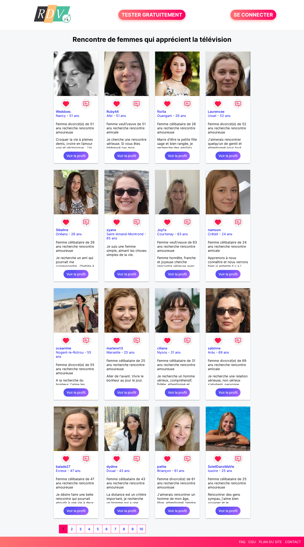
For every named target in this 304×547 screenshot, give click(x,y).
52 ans (225, 116)
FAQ (242, 542)
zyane (111, 230)
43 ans (124, 471)
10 (141, 529)
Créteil (213, 234)
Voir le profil (76, 156)
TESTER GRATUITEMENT (152, 15)
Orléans (62, 234)
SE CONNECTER (253, 15)
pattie (161, 466)
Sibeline (62, 230)
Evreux (61, 471)
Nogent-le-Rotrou (70, 352)
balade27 (63, 466)
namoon (214, 230)
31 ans (176, 352)
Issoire (213, 471)
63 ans (182, 234)
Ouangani (164, 116)
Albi (110, 116)
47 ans (75, 471)
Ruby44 (113, 111)
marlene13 (115, 348)
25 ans (129, 352)
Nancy (61, 116)
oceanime (63, 348)
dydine (112, 466)
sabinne (214, 348)
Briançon (164, 471)
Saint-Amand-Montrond (125, 234)
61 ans (179, 471)
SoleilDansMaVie (221, 466)
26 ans (180, 116)
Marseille (113, 352)
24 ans (227, 234)
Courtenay (165, 234)
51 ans (74, 116)
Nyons (162, 352)
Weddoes (63, 111)
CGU (252, 542)
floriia (161, 111)
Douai (111, 471)
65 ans (112, 238)
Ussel (212, 116)
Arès (211, 352)
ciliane (162, 348)
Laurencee (216, 111)
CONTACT (293, 542)
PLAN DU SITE (270, 542)
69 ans (223, 352)
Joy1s (161, 230)
